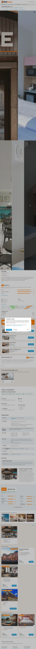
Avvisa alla (15, 329)
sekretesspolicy (14, 325)
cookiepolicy (20, 325)
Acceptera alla (9, 329)
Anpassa (28, 329)
